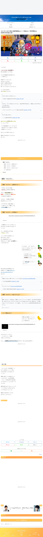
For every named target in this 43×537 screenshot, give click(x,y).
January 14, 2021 (20, 289)
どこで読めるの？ (7, 169)
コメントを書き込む (21, 520)
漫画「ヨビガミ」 (6, 162)
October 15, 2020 (15, 281)
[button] (40, 264)
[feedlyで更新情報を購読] (11, 451)
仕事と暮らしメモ (4, 400)
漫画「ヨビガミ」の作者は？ (10, 166)
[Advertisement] (21, 7)
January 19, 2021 (20, 98)
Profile (36, 532)
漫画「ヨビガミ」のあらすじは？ (11, 167)
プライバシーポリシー (7, 532)
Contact (21, 532)
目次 (20, 158)
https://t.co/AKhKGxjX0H (16, 286)
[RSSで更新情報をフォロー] (32, 451)
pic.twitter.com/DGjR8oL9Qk (29, 278)
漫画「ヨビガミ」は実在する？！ (11, 164)
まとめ (4, 172)
